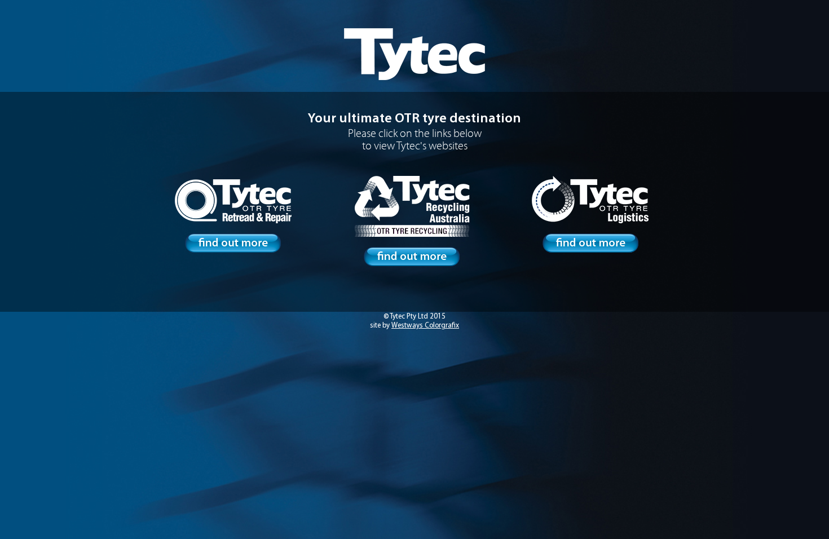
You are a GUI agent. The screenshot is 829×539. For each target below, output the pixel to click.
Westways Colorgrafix (425, 325)
